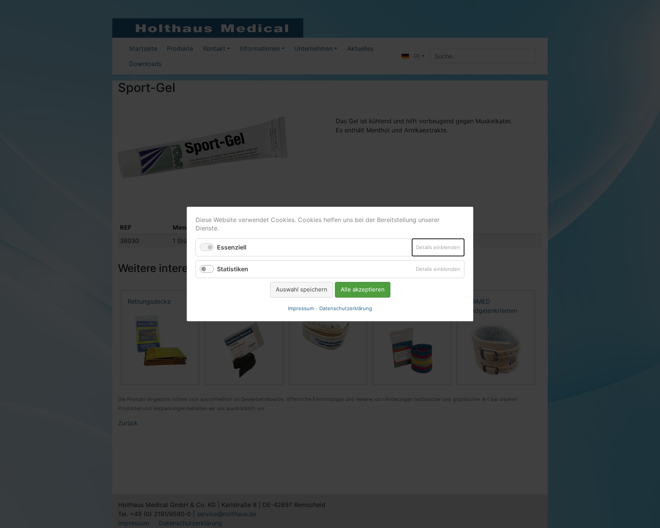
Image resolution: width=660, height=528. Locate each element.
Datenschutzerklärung (345, 308)
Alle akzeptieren (363, 289)
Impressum (301, 308)
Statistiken (232, 269)
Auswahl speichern (301, 289)
